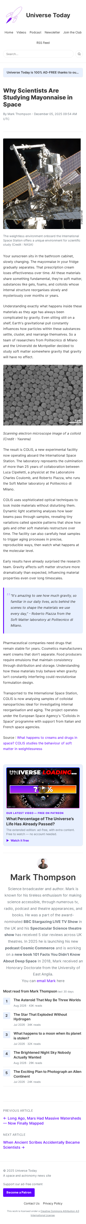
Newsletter (52, 32)
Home (9, 32)
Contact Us (32, 1203)
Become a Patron (18, 1192)
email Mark (46, 981)
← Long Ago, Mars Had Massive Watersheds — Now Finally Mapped (42, 1121)
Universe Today (48, 15)
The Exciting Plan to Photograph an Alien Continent (47, 1074)
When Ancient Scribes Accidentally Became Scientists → (41, 1145)
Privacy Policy (52, 1203)
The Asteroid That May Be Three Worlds (47, 1000)
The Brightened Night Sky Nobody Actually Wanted (42, 1054)
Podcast (35, 32)
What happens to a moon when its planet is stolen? (47, 1035)
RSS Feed (43, 42)
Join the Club (72, 32)
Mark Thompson (19, 114)
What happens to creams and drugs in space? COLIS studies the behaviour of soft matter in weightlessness (40, 743)
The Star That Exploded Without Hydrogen (40, 1016)
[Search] (79, 54)
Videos (21, 32)
